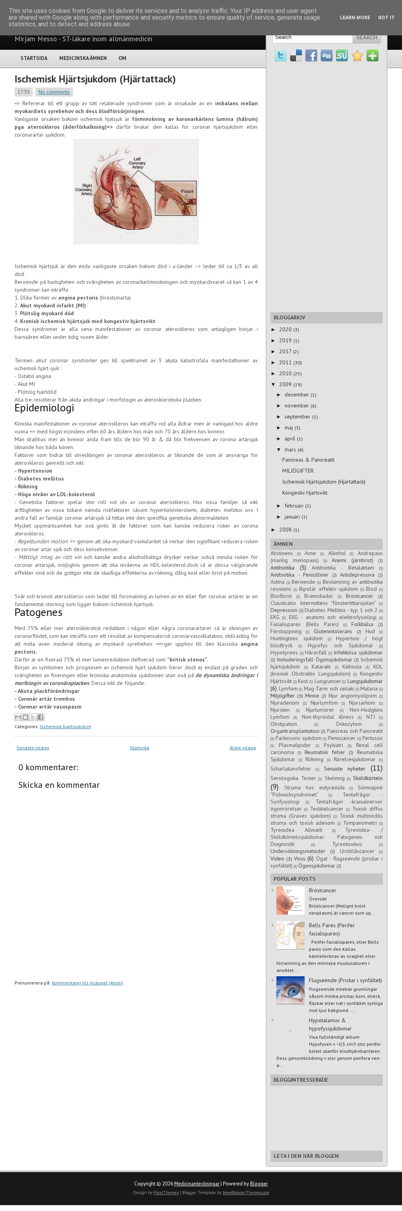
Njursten (280, 709)
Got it (386, 17)
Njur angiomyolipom (353, 695)
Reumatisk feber (325, 752)
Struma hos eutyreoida (314, 787)
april (291, 438)
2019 (286, 340)
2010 (286, 373)
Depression (283, 610)
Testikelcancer (327, 808)
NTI (370, 716)
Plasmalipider (295, 745)
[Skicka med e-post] (18, 717)
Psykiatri (333, 745)
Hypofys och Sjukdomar (340, 645)
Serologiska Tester (293, 778)
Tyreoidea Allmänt (296, 829)
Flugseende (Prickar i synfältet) (345, 980)
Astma (277, 581)
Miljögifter (282, 695)
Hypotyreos (284, 652)
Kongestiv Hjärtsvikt (304, 492)
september (298, 416)
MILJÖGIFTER (298, 470)
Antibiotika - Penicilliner (299, 574)
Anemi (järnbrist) (352, 560)
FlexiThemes (166, 1192)
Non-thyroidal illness (328, 716)
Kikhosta (352, 666)
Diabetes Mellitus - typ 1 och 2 (341, 610)
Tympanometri (360, 822)
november (298, 405)
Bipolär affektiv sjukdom (328, 588)
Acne (310, 553)
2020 (286, 329)
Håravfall (316, 652)
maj (289, 427)
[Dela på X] (33, 717)
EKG (275, 617)
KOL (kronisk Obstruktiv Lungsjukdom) (326, 670)
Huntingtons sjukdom (296, 638)
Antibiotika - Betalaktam (343, 567)
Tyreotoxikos (347, 844)
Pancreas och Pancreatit (355, 730)
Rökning (314, 759)
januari (293, 516)
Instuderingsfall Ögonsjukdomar (314, 659)
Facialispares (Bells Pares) (304, 624)
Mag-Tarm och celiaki (329, 688)
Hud (370, 631)
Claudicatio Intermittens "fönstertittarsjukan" (323, 602)
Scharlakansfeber (290, 768)
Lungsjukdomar (365, 681)
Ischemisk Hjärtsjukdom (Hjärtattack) (95, 78)
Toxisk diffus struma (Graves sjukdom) (326, 812)
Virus (299, 858)
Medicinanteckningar (196, 1183)
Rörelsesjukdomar (355, 759)
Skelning (335, 778)
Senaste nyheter (344, 768)
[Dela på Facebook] (40, 717)
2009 (286, 384)
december (298, 394)
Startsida (34, 58)
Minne (312, 695)
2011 (286, 362)
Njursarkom (362, 702)
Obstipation (283, 723)
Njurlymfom (324, 702)
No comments (54, 92)
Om (122, 58)
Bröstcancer (359, 595)
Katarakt (321, 666)
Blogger (259, 1183)
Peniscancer (342, 738)
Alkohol (337, 553)
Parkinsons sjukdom (299, 738)
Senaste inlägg (32, 748)
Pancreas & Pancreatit (308, 459)
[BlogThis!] (25, 717)
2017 (286, 351)
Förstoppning (286, 631)
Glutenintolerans (333, 631)
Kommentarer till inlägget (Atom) (87, 983)
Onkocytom (349, 723)
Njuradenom (284, 702)
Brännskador (318, 595)
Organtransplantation (295, 730)
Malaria (369, 688)
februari (295, 505)
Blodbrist (281, 595)
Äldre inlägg (243, 748)
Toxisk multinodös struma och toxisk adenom (326, 819)
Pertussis (372, 738)
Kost (303, 681)
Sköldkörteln (368, 778)
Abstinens (281, 553)
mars (291, 449)
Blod (371, 588)
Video (277, 858)
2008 (286, 529)
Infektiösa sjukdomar (358, 652)
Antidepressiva (357, 574)
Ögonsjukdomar (316, 865)
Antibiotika (282, 567)
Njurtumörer (320, 709)
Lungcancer (327, 681)
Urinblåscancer (357, 851)
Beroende (303, 581)
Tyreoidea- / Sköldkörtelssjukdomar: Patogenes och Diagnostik (326, 837)
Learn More (355, 17)
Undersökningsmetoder (297, 851)
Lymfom (288, 688)
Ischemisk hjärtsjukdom (65, 726)
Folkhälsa (362, 624)
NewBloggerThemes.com (246, 1192)
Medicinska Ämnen (83, 58)
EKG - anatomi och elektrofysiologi (332, 617)
